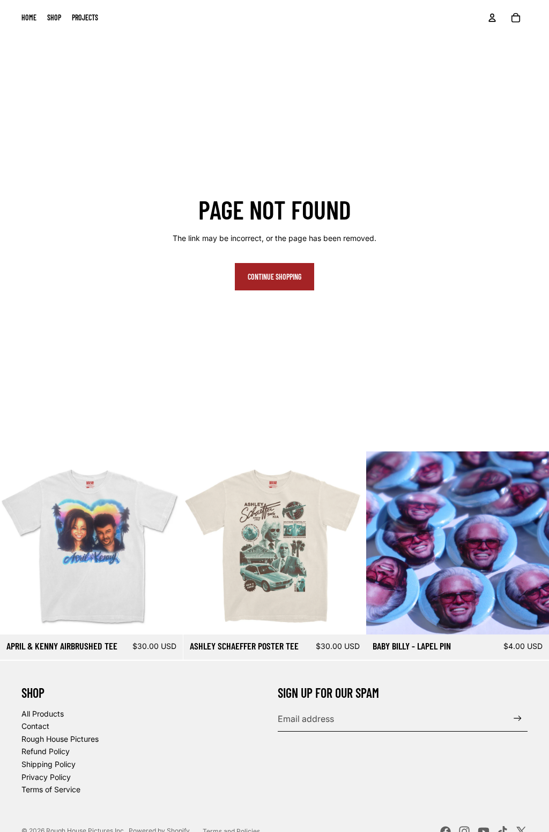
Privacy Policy (46, 777)
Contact (35, 726)
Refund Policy (45, 751)
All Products (42, 713)
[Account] (492, 18)
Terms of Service (50, 789)
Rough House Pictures (60, 738)
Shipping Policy (48, 764)
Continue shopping (274, 276)
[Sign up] (518, 718)
